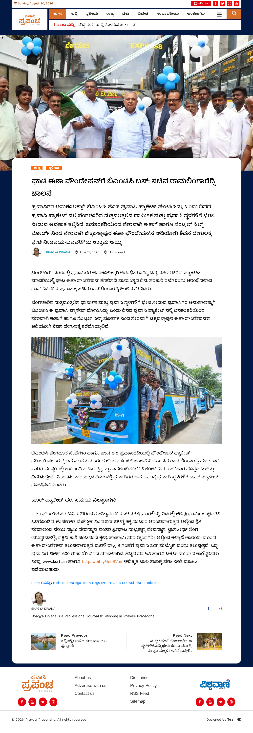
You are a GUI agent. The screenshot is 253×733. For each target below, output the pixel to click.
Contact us (85, 693)
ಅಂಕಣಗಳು (196, 14)
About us (83, 677)
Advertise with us (90, 685)
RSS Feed (139, 693)
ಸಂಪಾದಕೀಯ (167, 14)
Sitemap (137, 701)
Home (57, 14)
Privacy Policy (143, 685)
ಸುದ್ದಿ (74, 14)
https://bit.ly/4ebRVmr (102, 562)
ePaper (203, 3)
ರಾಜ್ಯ (110, 14)
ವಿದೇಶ (143, 14)
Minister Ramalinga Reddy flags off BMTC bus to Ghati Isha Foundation (105, 583)
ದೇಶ (125, 14)
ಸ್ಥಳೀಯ (92, 14)
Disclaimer (140, 677)
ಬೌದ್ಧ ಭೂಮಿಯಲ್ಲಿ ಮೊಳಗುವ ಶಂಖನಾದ (106, 28)
